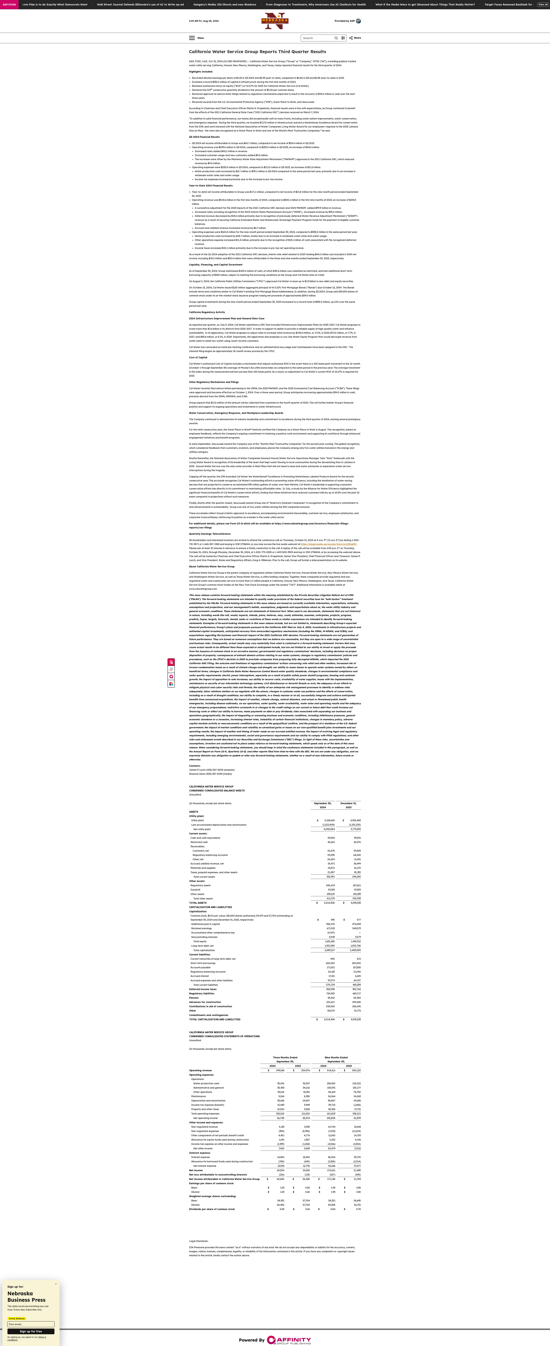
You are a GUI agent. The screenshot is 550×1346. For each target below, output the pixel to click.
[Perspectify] (171, 669)
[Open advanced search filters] (343, 38)
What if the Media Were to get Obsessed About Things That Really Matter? (425, 4)
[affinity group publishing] (171, 676)
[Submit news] (171, 662)
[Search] (336, 38)
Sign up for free (31, 1331)
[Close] (56, 1283)
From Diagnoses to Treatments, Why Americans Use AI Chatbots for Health (316, 4)
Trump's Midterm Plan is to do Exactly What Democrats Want (46, 4)
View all (543, 4)
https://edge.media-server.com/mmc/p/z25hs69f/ (329, 544)
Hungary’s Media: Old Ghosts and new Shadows (225, 4)
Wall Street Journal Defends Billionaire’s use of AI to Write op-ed (140, 4)
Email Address (17, 1318)
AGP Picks (9, 4)
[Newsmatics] (171, 683)
